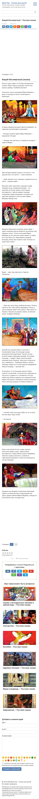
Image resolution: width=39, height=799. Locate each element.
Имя (4, 722)
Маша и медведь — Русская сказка (19, 689)
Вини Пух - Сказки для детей (14, 3)
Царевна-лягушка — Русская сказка (19, 668)
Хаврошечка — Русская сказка (17, 710)
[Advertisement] (19, 51)
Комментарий (6, 736)
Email (4, 729)
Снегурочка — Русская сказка (16, 626)
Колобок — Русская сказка (15, 647)
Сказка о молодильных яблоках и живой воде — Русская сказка (18, 604)
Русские (4, 24)
